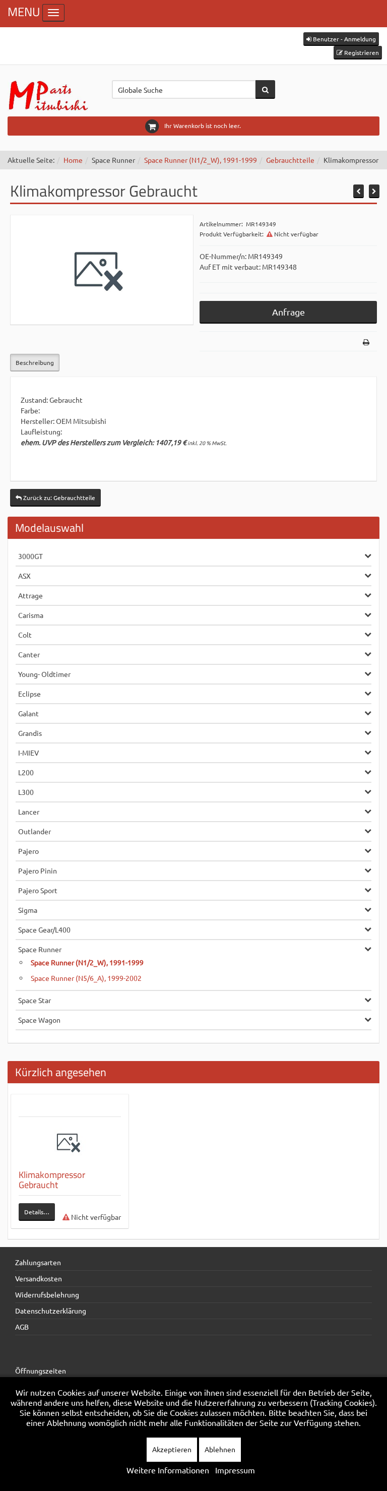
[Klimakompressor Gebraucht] (70, 1142)
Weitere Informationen (167, 1470)
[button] (341, 39)
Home (73, 159)
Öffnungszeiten (40, 1370)
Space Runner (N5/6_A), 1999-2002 (86, 977)
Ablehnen (220, 1449)
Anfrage (288, 311)
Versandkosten (38, 1278)
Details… (36, 1212)
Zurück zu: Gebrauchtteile (58, 497)
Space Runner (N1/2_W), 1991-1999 (200, 159)
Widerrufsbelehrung (47, 1294)
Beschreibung (35, 362)
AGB (22, 1326)
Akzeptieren (171, 1449)
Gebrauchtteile (290, 159)
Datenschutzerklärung (50, 1310)
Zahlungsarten (38, 1262)
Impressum (235, 1470)
